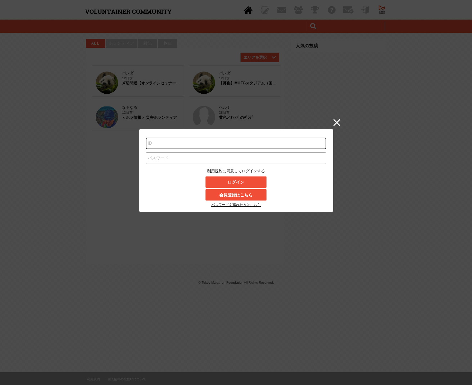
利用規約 (215, 171)
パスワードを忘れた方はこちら (236, 205)
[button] (336, 122)
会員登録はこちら (236, 195)
